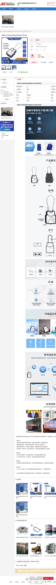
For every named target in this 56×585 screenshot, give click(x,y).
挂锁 (12, 31)
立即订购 (51, 62)
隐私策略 (36, 582)
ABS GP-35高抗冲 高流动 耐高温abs (23, 556)
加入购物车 (43, 62)
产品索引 (3, 133)
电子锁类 (9, 31)
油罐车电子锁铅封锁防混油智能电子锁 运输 (38, 578)
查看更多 (7, 99)
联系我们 (17, 582)
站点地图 (30, 582)
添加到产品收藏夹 (4, 135)
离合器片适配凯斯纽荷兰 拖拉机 (22, 537)
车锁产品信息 (32, 577)
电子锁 (17, 565)
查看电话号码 (6, 92)
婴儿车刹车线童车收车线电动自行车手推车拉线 (39, 537)
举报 (11, 72)
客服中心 (23, 582)
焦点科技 (38, 583)
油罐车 (25, 565)
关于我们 (11, 582)
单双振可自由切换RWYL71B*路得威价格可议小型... (40, 556)
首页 (1, 31)
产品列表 (4, 31)
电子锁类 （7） (5, 83)
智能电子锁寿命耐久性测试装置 (7, 27)
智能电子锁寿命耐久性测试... (6, 118)
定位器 (21, 565)
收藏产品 (5, 72)
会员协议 (42, 582)
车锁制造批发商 (40, 577)
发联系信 (34, 62)
